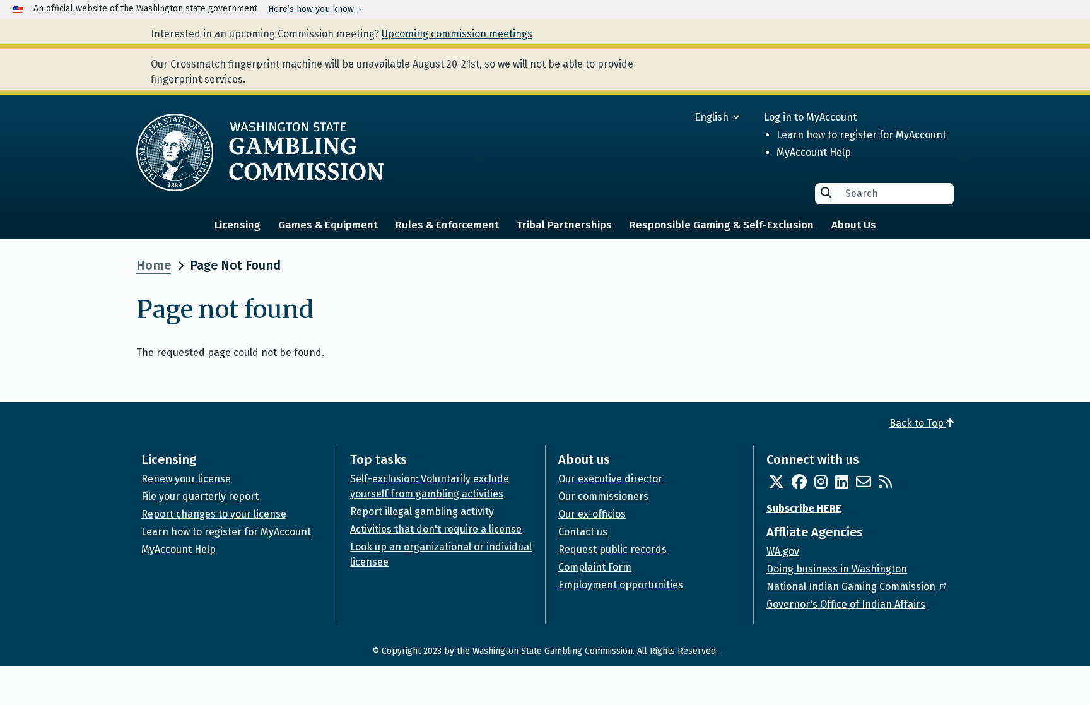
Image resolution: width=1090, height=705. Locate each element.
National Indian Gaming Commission (850, 587)
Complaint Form (594, 567)
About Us (853, 225)
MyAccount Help (813, 152)
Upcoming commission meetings (457, 34)
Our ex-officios (592, 514)
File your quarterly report (200, 496)
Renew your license (186, 479)
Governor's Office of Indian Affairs (845, 604)
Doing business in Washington (836, 569)
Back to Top (917, 423)
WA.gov (782, 551)
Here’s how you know (312, 9)
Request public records (612, 549)
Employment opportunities (620, 585)
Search (826, 193)
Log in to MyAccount (810, 117)
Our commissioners (603, 496)
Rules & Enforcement (447, 225)
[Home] (260, 152)
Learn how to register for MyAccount (861, 135)
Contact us (582, 532)
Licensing (237, 225)
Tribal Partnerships (564, 225)
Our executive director (610, 479)
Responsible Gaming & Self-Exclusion (722, 225)
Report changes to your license (213, 514)
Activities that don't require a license (436, 529)
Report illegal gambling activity (422, 512)
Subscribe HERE (803, 508)
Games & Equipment (328, 225)
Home (153, 265)
